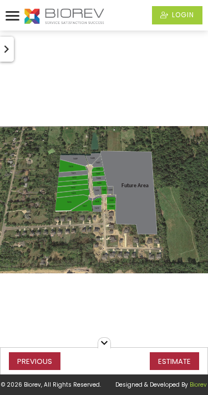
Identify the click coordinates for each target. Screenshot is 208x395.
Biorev (198, 385)
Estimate (174, 361)
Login (182, 14)
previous (34, 361)
